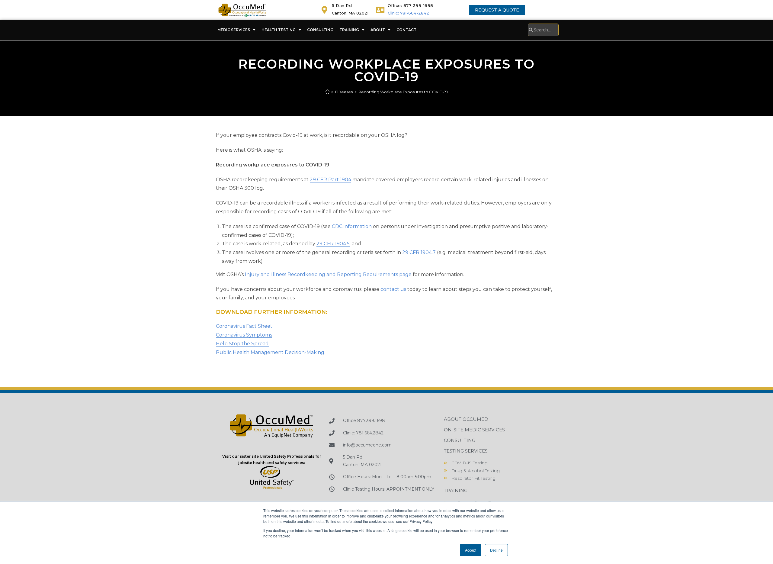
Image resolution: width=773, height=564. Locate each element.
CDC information (352, 226)
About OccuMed (466, 419)
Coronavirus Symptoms (244, 335)
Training (349, 29)
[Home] (327, 91)
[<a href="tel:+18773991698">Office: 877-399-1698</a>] (380, 10)
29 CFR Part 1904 (330, 179)
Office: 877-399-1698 (410, 5)
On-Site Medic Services (474, 430)
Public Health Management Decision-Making (270, 352)
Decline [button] (496, 550)
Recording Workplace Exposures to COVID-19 (403, 91)
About (377, 29)
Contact (406, 29)
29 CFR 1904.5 (333, 244)
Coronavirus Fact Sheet (244, 326)
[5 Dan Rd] (324, 10)
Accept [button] (470, 550)
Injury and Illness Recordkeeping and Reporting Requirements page (328, 274)
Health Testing (278, 29)
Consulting (320, 29)
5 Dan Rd (342, 5)
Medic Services (233, 29)
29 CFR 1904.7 (419, 252)
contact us (393, 289)
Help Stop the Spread (242, 343)
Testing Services (466, 451)
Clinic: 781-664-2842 (408, 13)
